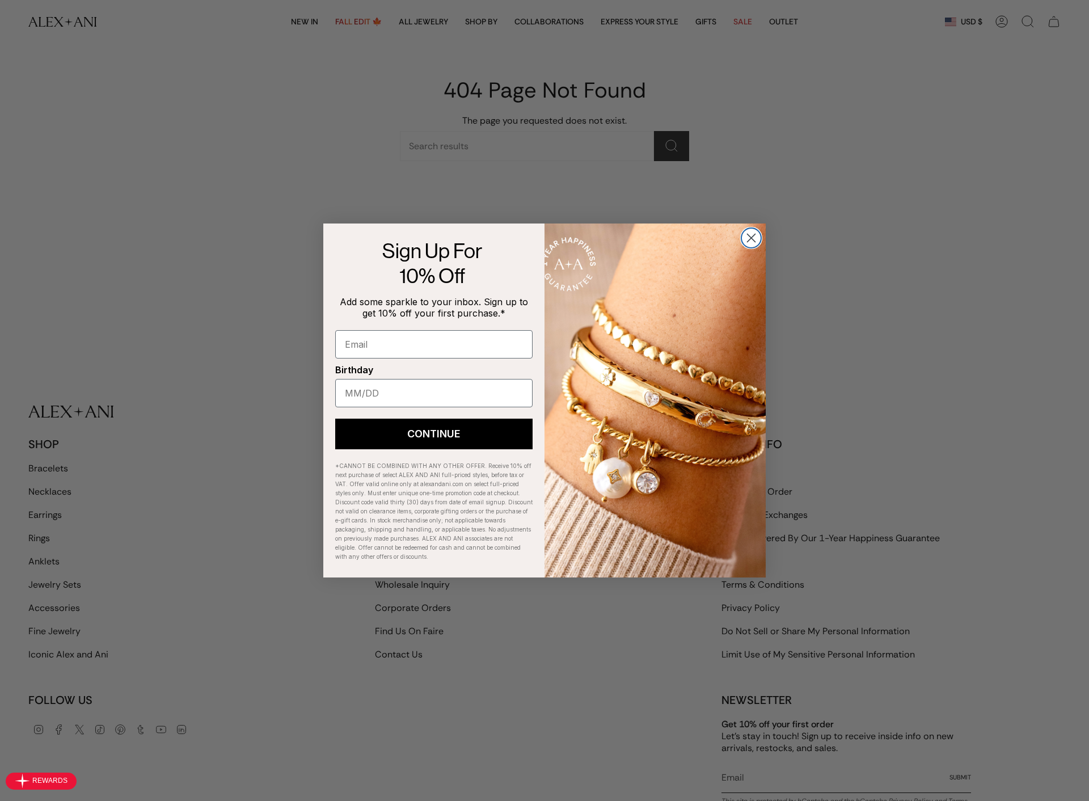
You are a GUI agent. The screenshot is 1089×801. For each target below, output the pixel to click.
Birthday (354, 370)
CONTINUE (434, 434)
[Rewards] (41, 781)
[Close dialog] (751, 238)
